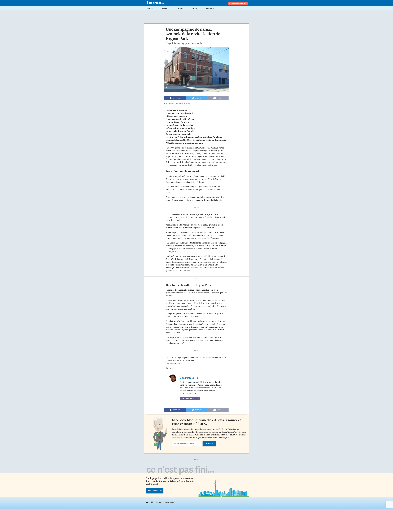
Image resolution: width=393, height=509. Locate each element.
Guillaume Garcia (189, 377)
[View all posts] (190, 398)
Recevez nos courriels (237, 3)
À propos (159, 503)
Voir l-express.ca (155, 491)
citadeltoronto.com (174, 363)
